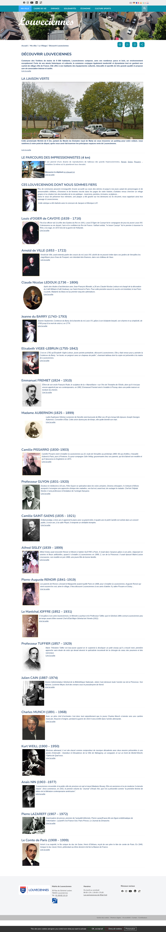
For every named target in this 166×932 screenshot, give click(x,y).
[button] (134, 44)
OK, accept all (97, 929)
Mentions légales (116, 918)
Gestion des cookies (103, 918)
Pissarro (137, 162)
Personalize (130, 929)
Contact (134, 918)
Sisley (130, 162)
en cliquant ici (69, 172)
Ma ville (33, 45)
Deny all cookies (115, 929)
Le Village (43, 45)
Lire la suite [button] (26, 71)
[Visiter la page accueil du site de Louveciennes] (46, 21)
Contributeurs (143, 918)
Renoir (123, 162)
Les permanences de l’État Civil (95, 895)
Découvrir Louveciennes (59, 45)
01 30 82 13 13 (61, 895)
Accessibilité (127, 918)
